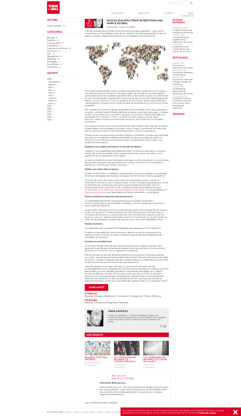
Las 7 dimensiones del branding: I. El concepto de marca (125, 360)
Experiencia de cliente (57, 48)
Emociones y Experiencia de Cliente (183, 66)
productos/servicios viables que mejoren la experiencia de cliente (114, 190)
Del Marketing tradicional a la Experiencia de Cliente (183, 91)
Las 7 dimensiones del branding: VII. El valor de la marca (155, 360)
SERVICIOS (143, 13)
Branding (89, 296)
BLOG (191, 13)
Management (137, 296)
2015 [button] (49, 112)
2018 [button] (49, 79)
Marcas (147, 296)
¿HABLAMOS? (96, 287)
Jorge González (127, 27)
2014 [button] (49, 114)
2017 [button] (49, 106)
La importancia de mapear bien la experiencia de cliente (183, 39)
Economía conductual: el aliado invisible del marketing (183, 81)
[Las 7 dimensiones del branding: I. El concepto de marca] (126, 348)
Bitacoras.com (119, 375)
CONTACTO (187, 16)
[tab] (64, 79)
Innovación (52, 51)
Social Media (53, 64)
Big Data (51, 38)
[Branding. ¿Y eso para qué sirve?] (97, 348)
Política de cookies (207, 413)
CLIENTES (168, 13)
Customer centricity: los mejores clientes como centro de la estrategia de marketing (182, 103)
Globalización (110, 296)
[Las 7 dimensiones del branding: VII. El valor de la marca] (156, 348)
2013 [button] (49, 117)
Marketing (156, 296)
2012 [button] (49, 120)
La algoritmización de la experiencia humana (183, 31)
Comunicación (54, 43)
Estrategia (98, 296)
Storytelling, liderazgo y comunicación (183, 73)
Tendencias (52, 67)
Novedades (52, 62)
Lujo (49, 53)
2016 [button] (49, 109)
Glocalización (123, 296)
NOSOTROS (117, 13)
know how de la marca (95, 192)
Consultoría (99, 303)
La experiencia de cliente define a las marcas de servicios (182, 49)
